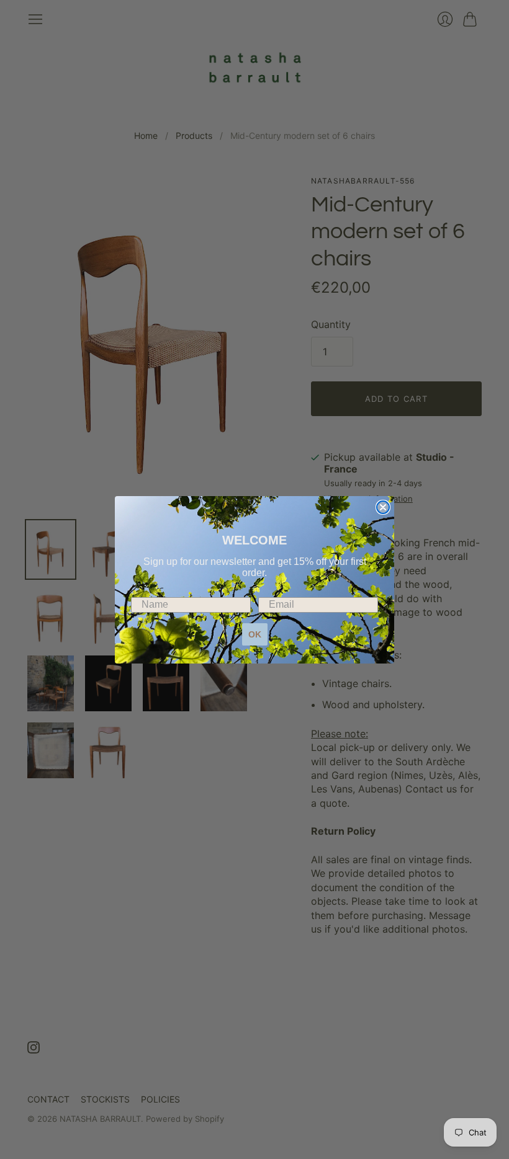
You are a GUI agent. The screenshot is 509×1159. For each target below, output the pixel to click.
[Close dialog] (383, 507)
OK (254, 634)
